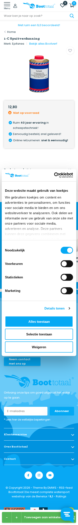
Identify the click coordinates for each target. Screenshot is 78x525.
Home (11, 32)
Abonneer (62, 411)
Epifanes (18, 44)
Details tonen (54, 308)
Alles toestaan (39, 321)
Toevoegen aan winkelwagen (46, 517)
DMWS (51, 488)
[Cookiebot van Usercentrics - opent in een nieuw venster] (55, 175)
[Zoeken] (72, 16)
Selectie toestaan (39, 334)
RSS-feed (66, 488)
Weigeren (39, 347)
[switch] (67, 263)
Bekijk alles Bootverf (43, 44)
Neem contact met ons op (19, 361)
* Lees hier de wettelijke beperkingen (27, 419)
